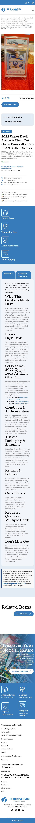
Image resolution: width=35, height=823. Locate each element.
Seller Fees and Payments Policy (11, 735)
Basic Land (4, 760)
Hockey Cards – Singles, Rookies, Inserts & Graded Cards (15, 21)
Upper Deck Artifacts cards (18, 398)
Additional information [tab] (23, 275)
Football (4, 743)
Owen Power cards (22, 402)
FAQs (17, 807)
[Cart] (33, 3)
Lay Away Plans (19, 805)
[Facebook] (12, 810)
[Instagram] (16, 810)
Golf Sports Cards (7, 749)
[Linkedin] (19, 810)
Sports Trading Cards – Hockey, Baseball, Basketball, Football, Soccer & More (17, 19)
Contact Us (23, 807)
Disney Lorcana (6, 788)
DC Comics (5, 785)
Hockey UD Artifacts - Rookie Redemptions (17, 24)
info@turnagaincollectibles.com (14, 584)
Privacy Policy (8, 805)
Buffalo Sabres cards (21, 404)
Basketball (4, 746)
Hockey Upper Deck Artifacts (16, 23)
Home (3, 18)
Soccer (3, 752)
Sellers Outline (6, 732)
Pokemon (4, 782)
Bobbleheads (5, 771)
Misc (2, 791)
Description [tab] (8, 274)
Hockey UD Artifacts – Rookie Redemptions (12, 168)
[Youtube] (23, 810)
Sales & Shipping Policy (8, 729)
